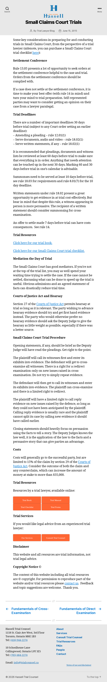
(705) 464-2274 (18, 655)
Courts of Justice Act (50, 304)
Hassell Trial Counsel (26, 676)
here (35, 53)
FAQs (59, 645)
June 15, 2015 (70, 30)
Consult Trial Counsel (69, 637)
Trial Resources (65, 641)
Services (61, 633)
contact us (71, 583)
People (60, 649)
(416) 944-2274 (18, 640)
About (60, 629)
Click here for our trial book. (32, 243)
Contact (61, 653)
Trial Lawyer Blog (46, 30)
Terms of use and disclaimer (78, 665)
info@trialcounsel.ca (26, 662)
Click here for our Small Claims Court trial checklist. (49, 251)
